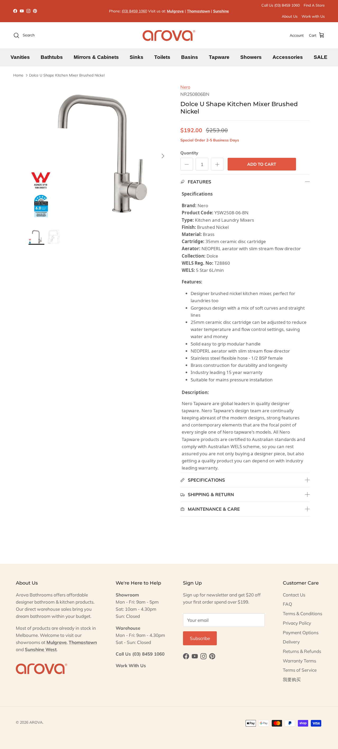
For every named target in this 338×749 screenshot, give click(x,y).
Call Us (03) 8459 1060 (280, 5)
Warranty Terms (299, 660)
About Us (290, 16)
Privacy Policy (297, 623)
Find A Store (314, 5)
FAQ (287, 604)
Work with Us (313, 16)
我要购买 (292, 679)
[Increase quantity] (217, 164)
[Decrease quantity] (186, 164)
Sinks (136, 57)
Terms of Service (300, 670)
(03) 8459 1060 (134, 11)
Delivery (291, 641)
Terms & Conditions (302, 613)
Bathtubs (52, 57)
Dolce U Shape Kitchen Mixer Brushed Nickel (67, 75)
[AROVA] (169, 35)
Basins (189, 57)
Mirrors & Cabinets (96, 57)
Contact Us (294, 595)
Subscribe (200, 638)
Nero (185, 87)
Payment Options (300, 632)
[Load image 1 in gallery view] (99, 153)
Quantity (189, 152)
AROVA (36, 722)
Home (18, 75)
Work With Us (131, 665)
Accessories (288, 57)
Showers (251, 57)
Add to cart (261, 164)
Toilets (162, 57)
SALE (320, 57)
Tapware (219, 57)
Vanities (20, 57)
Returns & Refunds (302, 651)
